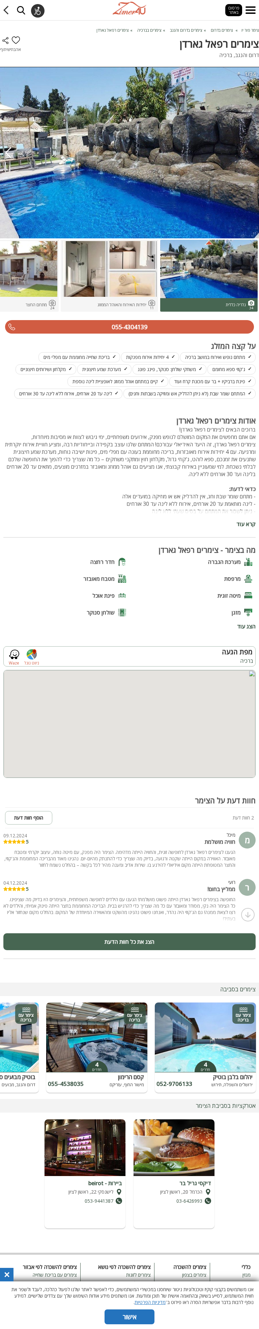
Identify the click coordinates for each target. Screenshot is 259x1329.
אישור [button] (130, 1317)
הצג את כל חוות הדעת (129, 941)
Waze (14, 662)
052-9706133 (174, 1084)
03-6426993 (189, 1201)
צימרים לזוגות (138, 1275)
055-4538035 (66, 1084)
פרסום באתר (233, 10)
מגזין (246, 1275)
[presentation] (8, 152)
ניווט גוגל (31, 662)
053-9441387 (99, 1201)
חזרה (7, 10)
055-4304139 (129, 327)
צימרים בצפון (194, 1275)
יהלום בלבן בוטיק (233, 1077)
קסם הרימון (131, 1077)
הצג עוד (246, 626)
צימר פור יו (250, 30)
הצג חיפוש (20, 10)
